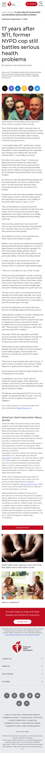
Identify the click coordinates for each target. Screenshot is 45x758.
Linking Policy (32, 720)
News (10, 12)
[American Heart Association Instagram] (14, 695)
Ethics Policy (38, 717)
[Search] (40, 2)
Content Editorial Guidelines (30, 723)
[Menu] (4, 3)
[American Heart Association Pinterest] (27, 703)
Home (4, 12)
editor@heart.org (24, 408)
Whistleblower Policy (12, 723)
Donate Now (22, 622)
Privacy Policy (16, 715)
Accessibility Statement (11, 717)
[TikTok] (30, 695)
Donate (33, 4)
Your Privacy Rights (22, 731)
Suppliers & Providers (13, 726)
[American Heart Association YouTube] (37, 695)
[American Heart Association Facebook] (7, 695)
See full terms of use (29, 484)
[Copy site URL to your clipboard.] (31, 88)
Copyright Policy (26, 717)
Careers (7, 715)
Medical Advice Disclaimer (31, 715)
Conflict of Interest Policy (17, 720)
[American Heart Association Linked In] (19, 703)
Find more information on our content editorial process (22, 635)
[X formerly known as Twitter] (22, 695)
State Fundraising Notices (31, 726)
